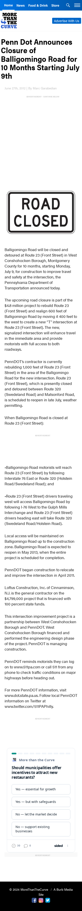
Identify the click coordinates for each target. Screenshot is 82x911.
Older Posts (41, 866)
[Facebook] (34, 899)
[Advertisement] (41, 139)
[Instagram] (41, 899)
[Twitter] (47, 899)
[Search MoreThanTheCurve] (68, 5)
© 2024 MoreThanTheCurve (29, 889)
